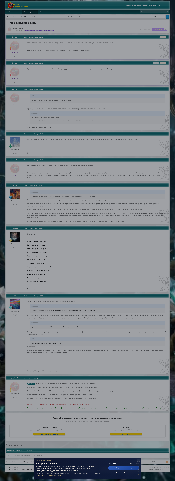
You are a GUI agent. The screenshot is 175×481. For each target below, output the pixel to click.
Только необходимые (123, 473)
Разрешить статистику (124, 468)
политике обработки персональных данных (49, 475)
